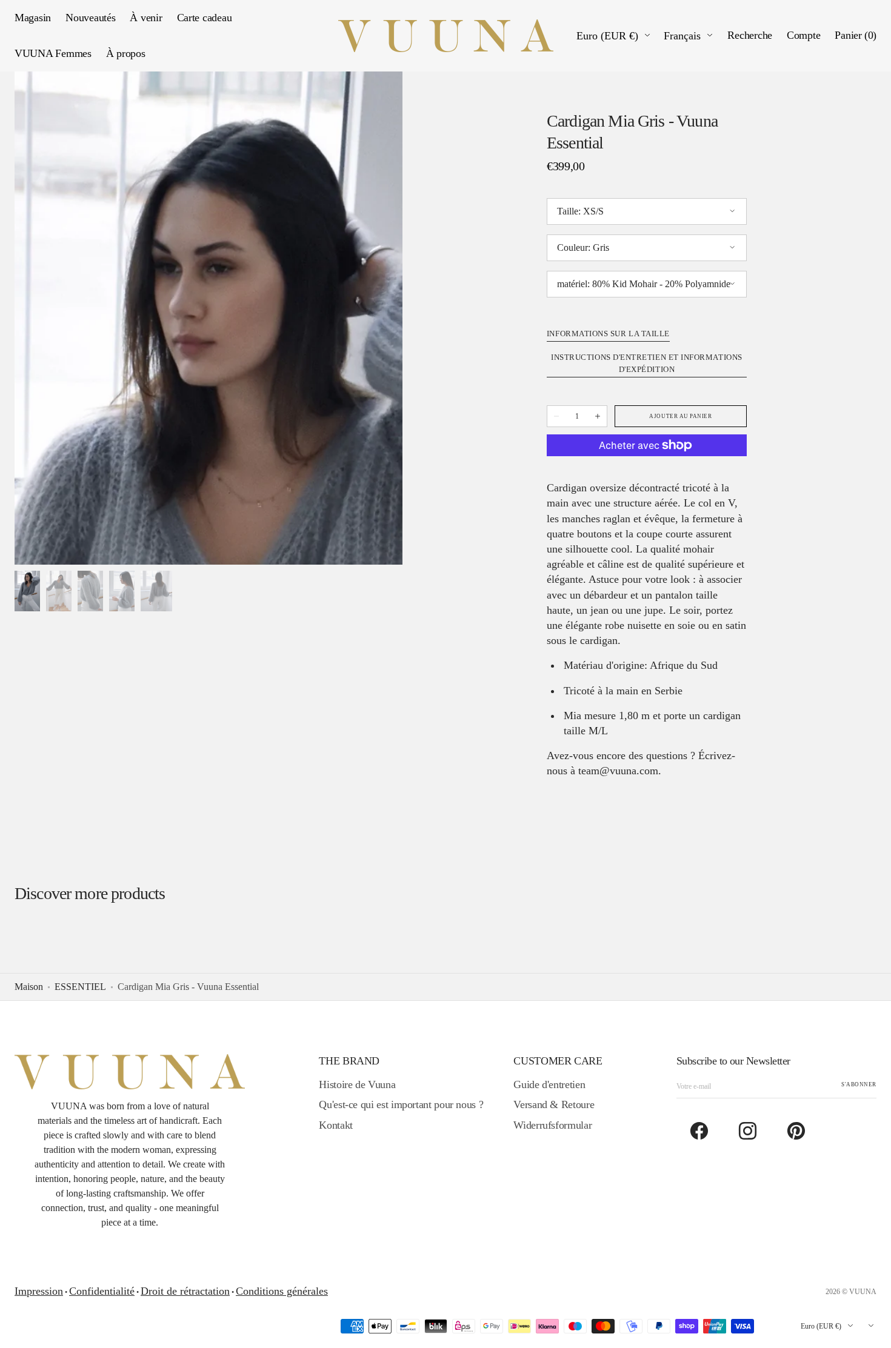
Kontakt (335, 1125)
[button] (749, 36)
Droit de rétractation (185, 1291)
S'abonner (858, 1084)
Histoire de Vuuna (357, 1084)
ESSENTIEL (80, 986)
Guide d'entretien (549, 1084)
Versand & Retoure (553, 1104)
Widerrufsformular (552, 1125)
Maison (29, 986)
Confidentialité (102, 1291)
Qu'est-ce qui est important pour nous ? (401, 1104)
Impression (39, 1291)
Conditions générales (282, 1291)
